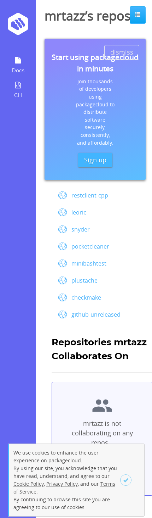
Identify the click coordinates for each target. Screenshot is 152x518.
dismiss (121, 52)
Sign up (95, 160)
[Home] (18, 26)
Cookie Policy (28, 483)
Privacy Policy (62, 483)
